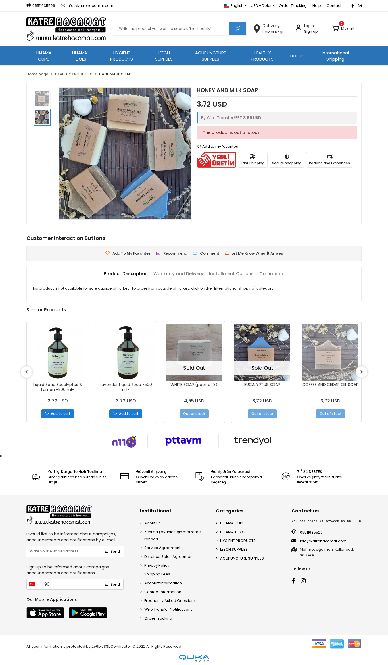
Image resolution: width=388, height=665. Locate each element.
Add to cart (60, 413)
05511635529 (311, 532)
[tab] (126, 274)
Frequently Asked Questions (170, 600)
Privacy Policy (156, 565)
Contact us (305, 511)
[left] (26, 372)
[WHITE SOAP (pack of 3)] (194, 352)
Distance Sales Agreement (169, 556)
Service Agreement (162, 547)
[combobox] (33, 584)
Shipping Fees (157, 574)
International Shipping (335, 56)
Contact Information (162, 592)
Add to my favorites (219, 146)
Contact (334, 5)
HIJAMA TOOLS (79, 56)
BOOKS (297, 56)
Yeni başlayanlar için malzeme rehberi (172, 535)
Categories (229, 511)
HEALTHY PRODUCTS (262, 56)
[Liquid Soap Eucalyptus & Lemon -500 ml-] (58, 352)
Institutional (155, 511)
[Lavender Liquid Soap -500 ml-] (126, 352)
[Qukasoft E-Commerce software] (194, 658)
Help (316, 5)
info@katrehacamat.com (323, 541)
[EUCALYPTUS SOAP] (262, 352)
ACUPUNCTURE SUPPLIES (210, 56)
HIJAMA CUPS (43, 56)
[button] (343, 29)
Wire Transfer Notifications (168, 609)
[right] (361, 372)
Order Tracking (293, 5)
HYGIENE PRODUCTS (121, 56)
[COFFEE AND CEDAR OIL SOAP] (330, 352)
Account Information (163, 583)
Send (115, 551)
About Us (152, 523)
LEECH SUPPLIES (164, 56)
